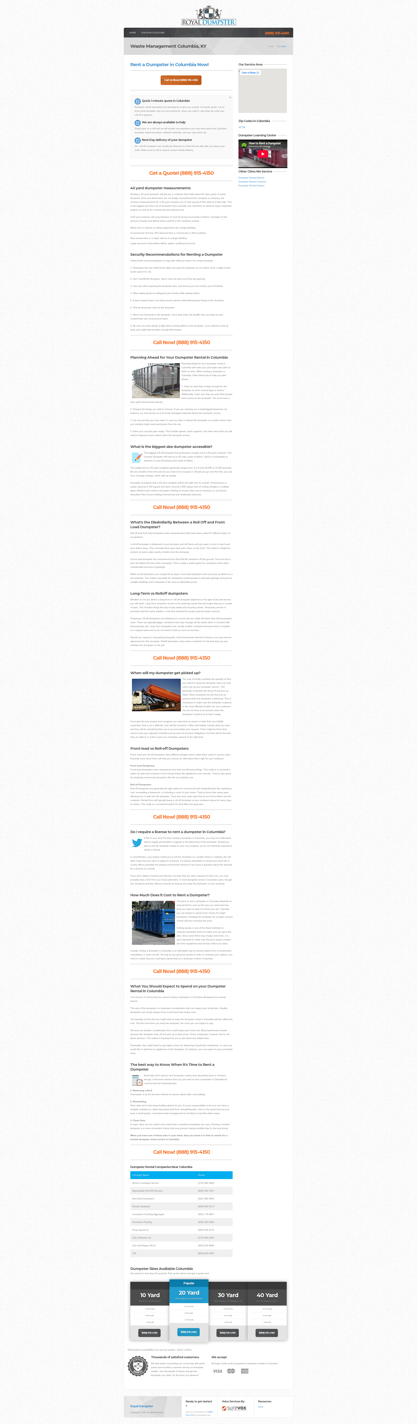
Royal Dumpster (141, 1406)
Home (132, 32)
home (271, 46)
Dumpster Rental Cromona (252, 181)
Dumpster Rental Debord (251, 177)
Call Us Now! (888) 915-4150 (181, 80)
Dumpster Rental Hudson (251, 185)
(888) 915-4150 (277, 33)
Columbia (281, 46)
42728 (241, 127)
